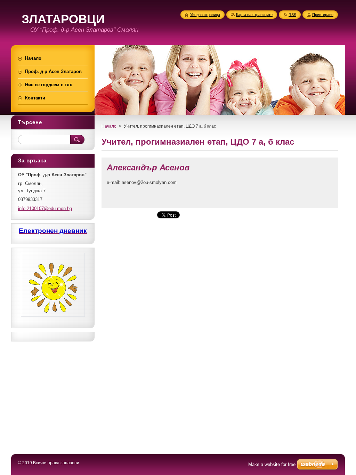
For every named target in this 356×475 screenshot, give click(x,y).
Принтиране (322, 15)
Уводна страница (205, 15)
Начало (109, 126)
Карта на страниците (254, 15)
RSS (292, 15)
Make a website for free (272, 464)
